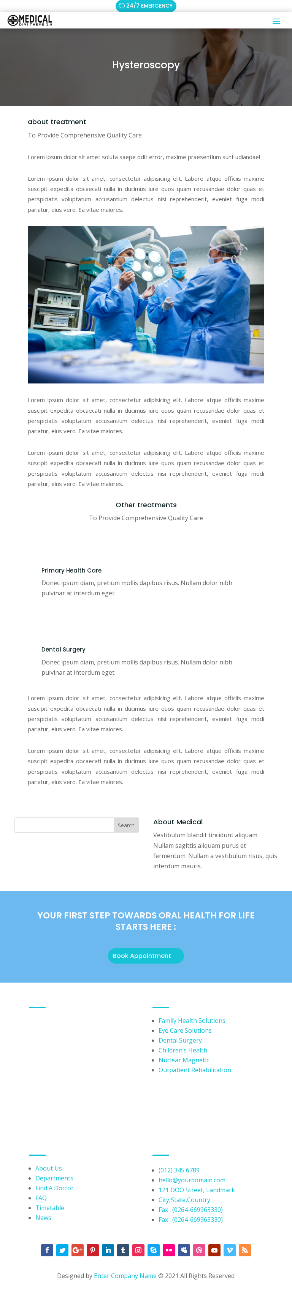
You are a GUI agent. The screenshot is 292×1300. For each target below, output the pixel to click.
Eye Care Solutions (185, 1030)
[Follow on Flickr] (169, 1250)
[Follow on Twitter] (62, 1250)
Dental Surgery (180, 1040)
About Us (48, 1168)
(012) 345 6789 (179, 1170)
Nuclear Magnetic (184, 1060)
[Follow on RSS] (245, 1250)
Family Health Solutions (192, 1020)
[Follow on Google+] (77, 1250)
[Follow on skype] (154, 1250)
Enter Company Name (126, 1276)
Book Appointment (142, 955)
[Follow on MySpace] (184, 1250)
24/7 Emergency (149, 5)
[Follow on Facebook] (47, 1250)
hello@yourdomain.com (192, 1180)
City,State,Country (184, 1200)
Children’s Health (183, 1050)
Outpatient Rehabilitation (195, 1070)
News (43, 1217)
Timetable (49, 1208)
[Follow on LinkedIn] (108, 1250)
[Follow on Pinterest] (93, 1250)
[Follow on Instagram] (138, 1250)
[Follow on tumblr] (123, 1250)
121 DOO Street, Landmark (197, 1190)
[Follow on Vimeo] (230, 1250)
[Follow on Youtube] (214, 1250)
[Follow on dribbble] (199, 1250)
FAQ (41, 1198)
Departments (54, 1178)
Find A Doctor (54, 1188)
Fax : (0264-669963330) (191, 1209)
